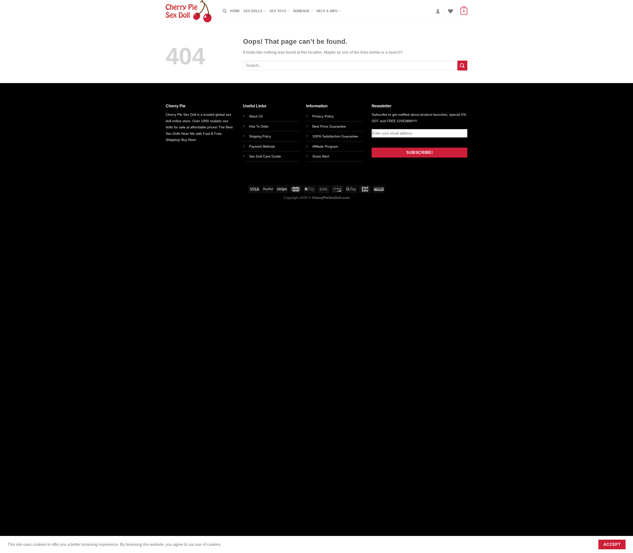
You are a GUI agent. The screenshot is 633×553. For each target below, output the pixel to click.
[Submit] (462, 65)
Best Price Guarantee (329, 126)
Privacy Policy (323, 116)
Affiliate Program (325, 146)
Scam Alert (320, 156)
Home (235, 11)
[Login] (437, 11)
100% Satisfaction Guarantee (335, 136)
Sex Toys (277, 11)
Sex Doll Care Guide (265, 156)
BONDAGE (301, 11)
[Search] (224, 11)
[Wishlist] (450, 11)
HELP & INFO (327, 11)
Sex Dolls (252, 11)
